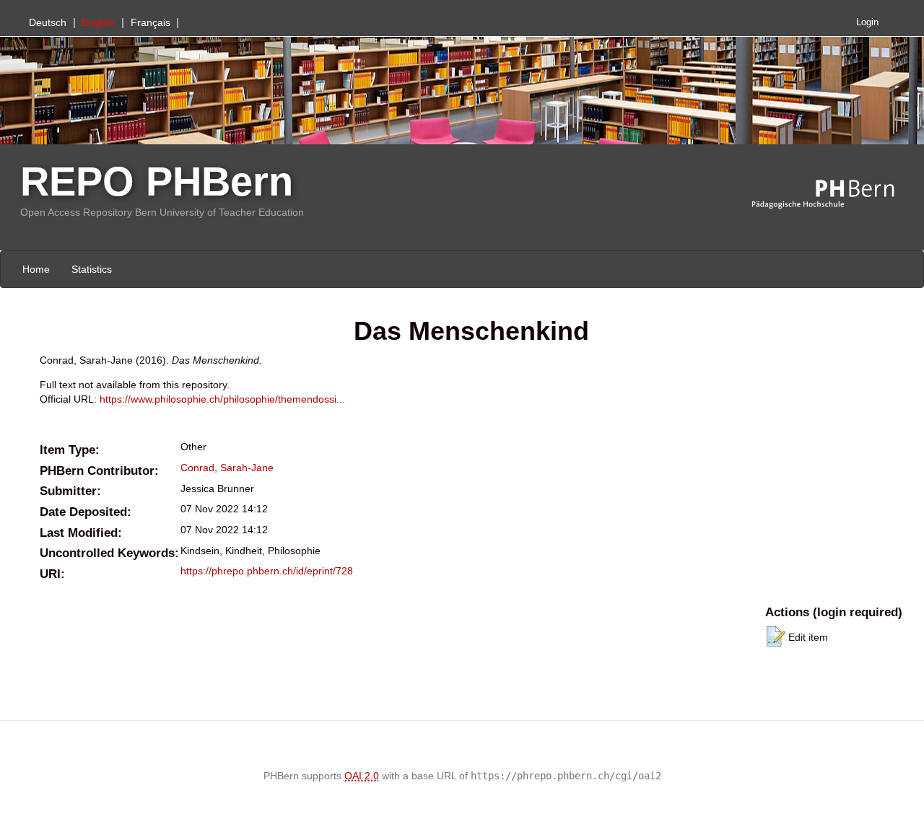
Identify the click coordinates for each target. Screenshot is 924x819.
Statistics (91, 269)
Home (36, 269)
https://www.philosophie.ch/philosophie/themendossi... (222, 399)
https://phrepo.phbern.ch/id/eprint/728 (266, 571)
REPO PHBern (156, 181)
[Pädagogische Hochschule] (834, 195)
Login (867, 22)
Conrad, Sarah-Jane (227, 467)
